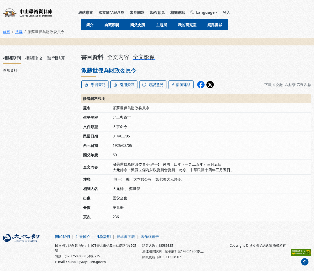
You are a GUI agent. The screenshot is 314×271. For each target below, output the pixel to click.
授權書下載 (126, 236)
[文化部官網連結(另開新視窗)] (26, 249)
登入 (226, 12)
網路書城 (215, 24)
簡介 (90, 24)
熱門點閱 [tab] (56, 58)
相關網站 (177, 12)
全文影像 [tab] (144, 57)
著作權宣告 (150, 236)
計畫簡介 (83, 236)
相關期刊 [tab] (12, 58)
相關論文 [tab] (34, 58)
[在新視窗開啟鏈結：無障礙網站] (301, 252)
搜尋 (19, 31)
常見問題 (137, 12)
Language (205, 12)
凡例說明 (103, 236)
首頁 (6, 31)
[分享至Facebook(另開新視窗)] (201, 84)
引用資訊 (127, 84)
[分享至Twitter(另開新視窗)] (210, 84)
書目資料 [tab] (92, 57)
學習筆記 (98, 84)
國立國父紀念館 (111, 12)
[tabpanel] (39, 70)
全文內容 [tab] (118, 57)
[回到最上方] (304, 261)
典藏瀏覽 (112, 24)
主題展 (161, 24)
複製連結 (183, 84)
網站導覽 (85, 12)
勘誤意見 (157, 12)
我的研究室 (187, 24)
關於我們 (62, 236)
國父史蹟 (137, 24)
